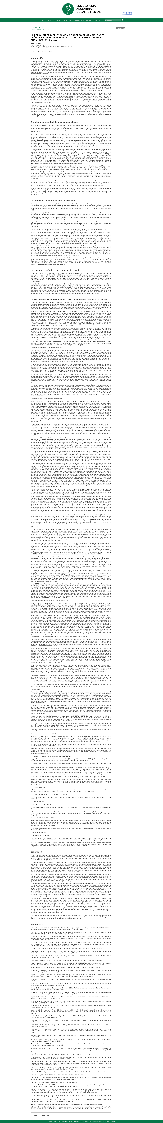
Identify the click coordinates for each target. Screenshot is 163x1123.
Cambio (33, 29)
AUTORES (58, 20)
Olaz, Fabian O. (36, 43)
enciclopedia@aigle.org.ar (99, 1121)
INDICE (49, 20)
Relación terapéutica (42, 29)
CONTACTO (98, 20)
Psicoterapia (38, 27)
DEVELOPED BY (111, 1121)
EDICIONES (67, 20)
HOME (41, 20)
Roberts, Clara (36, 50)
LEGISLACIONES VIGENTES (82, 20)
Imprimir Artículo (120, 28)
